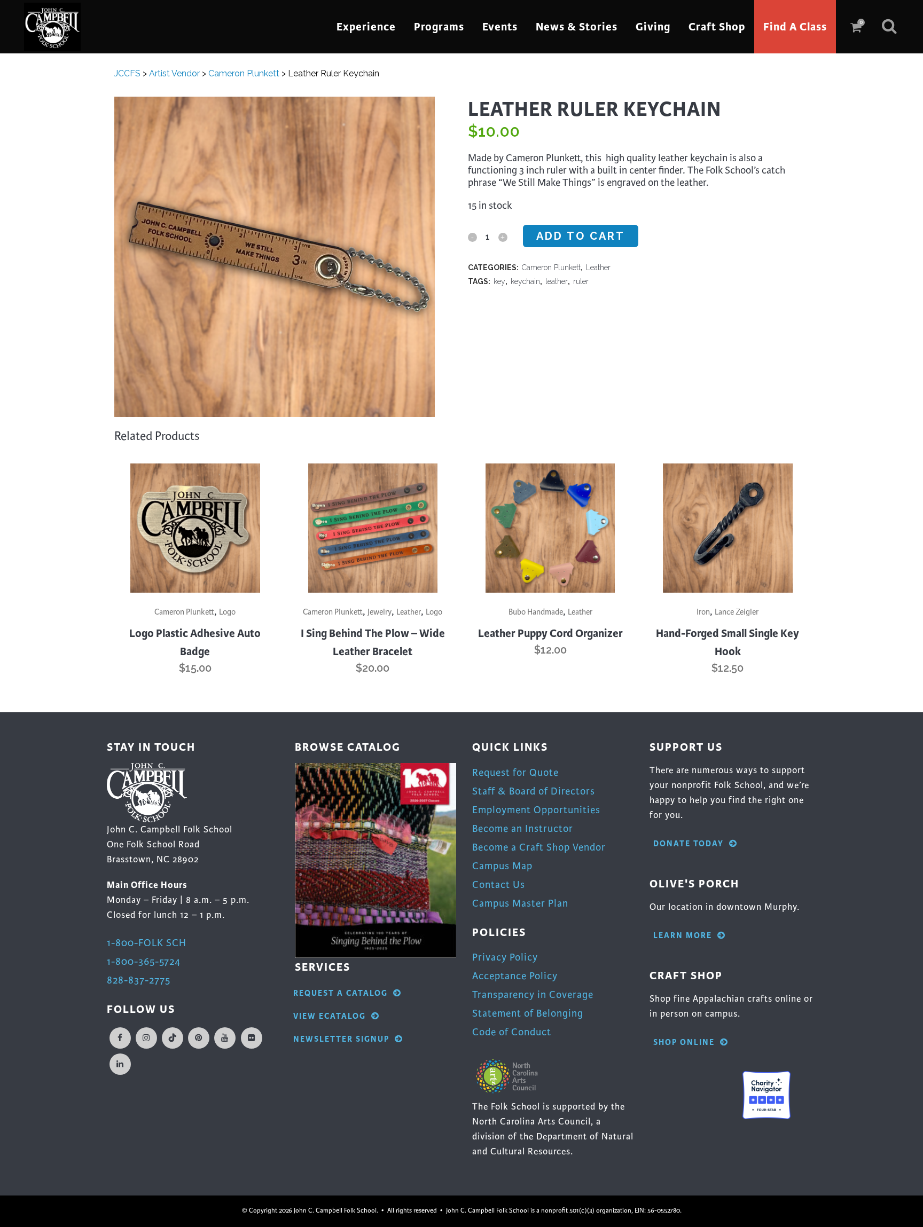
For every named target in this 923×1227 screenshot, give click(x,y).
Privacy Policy (505, 957)
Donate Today (688, 844)
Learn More (682, 936)
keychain (525, 281)
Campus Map (502, 866)
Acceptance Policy (515, 976)
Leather (598, 267)
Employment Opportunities (536, 810)
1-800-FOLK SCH (146, 943)
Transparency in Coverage (532, 994)
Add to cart (580, 236)
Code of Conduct (511, 1032)
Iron (703, 612)
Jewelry (379, 612)
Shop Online (684, 1042)
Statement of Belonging (527, 1013)
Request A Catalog (340, 993)
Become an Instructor (522, 828)
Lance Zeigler (736, 612)
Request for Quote (515, 772)
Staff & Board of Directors (533, 791)
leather (556, 281)
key (499, 281)
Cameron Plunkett (551, 267)
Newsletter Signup (341, 1039)
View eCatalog (329, 1016)
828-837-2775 (138, 980)
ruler (581, 281)
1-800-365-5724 (144, 961)
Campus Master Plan (520, 903)
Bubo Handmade (536, 612)
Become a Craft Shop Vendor (539, 847)
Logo (227, 612)
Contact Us (498, 884)
